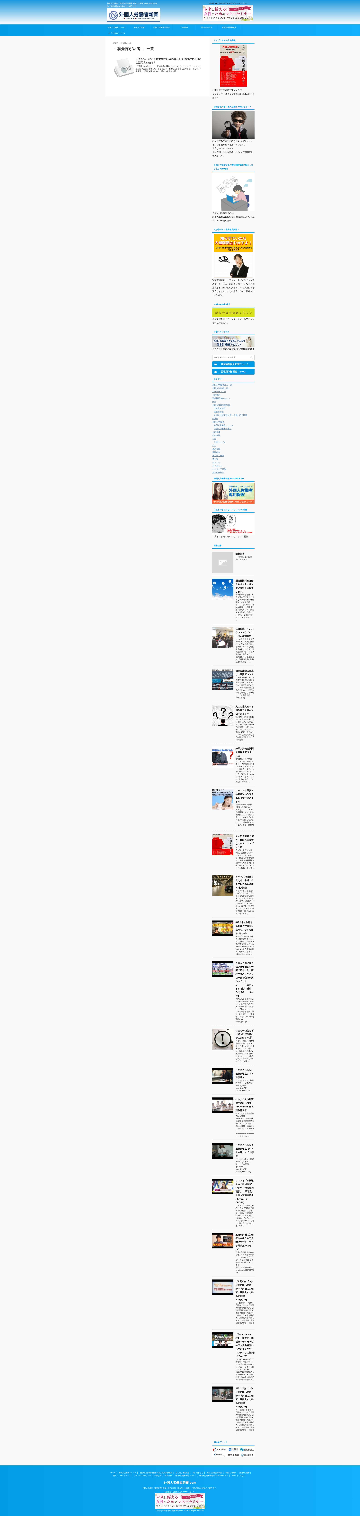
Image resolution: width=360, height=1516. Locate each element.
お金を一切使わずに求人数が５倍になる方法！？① (245, 1034)
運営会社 (168, 1476)
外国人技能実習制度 (161, 27)
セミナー (216, 462)
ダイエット (217, 465)
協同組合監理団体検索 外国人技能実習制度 (156, 1473)
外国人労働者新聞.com (180, 1482)
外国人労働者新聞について (185, 1476)
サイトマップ (125, 1476)
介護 (214, 438)
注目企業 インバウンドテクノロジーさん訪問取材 (245, 632)
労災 (214, 445)
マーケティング (219, 391)
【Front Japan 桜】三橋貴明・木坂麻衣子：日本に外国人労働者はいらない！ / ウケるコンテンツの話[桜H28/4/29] (245, 1345)
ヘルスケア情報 (219, 469)
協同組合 (216, 452)
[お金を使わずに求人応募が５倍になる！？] (233, 137)
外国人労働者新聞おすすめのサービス (213, 1476)
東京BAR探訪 (218, 472)
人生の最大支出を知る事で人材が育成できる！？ (245, 710)
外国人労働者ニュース (117, 27)
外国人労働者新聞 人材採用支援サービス (246, 752)
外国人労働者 (139, 27)
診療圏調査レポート (221, 398)
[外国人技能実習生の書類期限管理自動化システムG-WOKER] (233, 209)
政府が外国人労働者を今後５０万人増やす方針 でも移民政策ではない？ (245, 1242)
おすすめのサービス (117, 33)
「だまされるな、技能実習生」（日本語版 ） (245, 1074)
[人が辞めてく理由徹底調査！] (233, 276)
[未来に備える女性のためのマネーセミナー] (228, 19)
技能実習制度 (220, 408)
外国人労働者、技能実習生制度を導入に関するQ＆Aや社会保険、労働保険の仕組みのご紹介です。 (180, 1488)
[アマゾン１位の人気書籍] (233, 66)
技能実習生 (219, 412)
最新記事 (240, 553)
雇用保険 (216, 449)
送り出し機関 (218, 455)
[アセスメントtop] (233, 345)
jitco (214, 401)
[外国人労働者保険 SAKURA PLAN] (233, 493)
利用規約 (158, 1476)
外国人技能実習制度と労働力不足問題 (230, 415)
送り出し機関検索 (182, 1473)
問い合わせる (206, 27)
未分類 (215, 459)
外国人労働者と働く (221, 388)
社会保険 (184, 27)
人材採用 (216, 395)
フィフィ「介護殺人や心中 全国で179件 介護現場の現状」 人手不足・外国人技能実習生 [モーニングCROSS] (245, 1191)
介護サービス (220, 442)
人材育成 (216, 432)
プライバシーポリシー (142, 1476)
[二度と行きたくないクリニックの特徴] (233, 533)
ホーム (112, 1473)
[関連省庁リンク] (233, 1452)
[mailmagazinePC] (233, 315)
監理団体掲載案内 (229, 27)
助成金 (215, 418)
